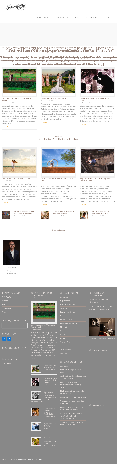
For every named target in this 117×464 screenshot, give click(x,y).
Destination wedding (67, 304)
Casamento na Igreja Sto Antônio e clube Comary (58, 51)
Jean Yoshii (64, 366)
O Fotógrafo (43, 17)
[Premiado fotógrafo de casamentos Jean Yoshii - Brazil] (17, 7)
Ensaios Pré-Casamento (68, 323)
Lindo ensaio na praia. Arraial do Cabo (16, 179)
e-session (63, 308)
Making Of (64, 327)
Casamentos (64, 297)
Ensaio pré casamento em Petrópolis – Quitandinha (100, 212)
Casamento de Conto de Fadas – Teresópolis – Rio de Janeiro (50, 426)
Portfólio (62, 17)
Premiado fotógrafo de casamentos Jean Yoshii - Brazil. (27, 459)
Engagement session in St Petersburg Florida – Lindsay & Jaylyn (71, 384)
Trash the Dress (65, 350)
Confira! (5, 127)
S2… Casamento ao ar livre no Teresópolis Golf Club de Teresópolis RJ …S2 (50, 395)
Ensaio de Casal (66, 320)
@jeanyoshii (6, 363)
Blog (77, 17)
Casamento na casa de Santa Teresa (53, 98)
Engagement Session (67, 312)
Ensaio (62, 316)
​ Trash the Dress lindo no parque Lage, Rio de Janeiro (63, 212)
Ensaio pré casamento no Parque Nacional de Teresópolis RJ (24, 212)
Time (62, 346)
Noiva (62, 331)
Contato (110, 17)
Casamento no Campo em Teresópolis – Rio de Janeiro (50, 440)
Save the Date (65, 342)
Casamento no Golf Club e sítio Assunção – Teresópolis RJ (50, 411)
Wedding (63, 353)
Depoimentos (93, 17)
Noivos (62, 335)
